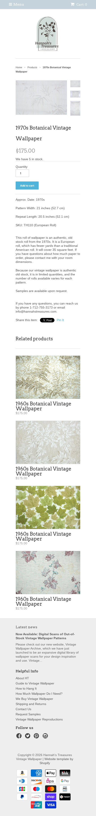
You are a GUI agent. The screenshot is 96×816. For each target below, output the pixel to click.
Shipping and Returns (31, 704)
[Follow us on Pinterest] (37, 737)
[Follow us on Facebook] (19, 737)
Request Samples (28, 714)
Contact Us (23, 709)
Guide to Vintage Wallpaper (35, 683)
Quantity (21, 166)
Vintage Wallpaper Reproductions (39, 719)
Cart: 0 (81, 4)
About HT (22, 678)
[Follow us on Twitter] (28, 737)
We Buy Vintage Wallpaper (34, 699)
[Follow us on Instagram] (46, 737)
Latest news (26, 627)
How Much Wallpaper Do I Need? (39, 693)
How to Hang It (26, 688)
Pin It (60, 320)
